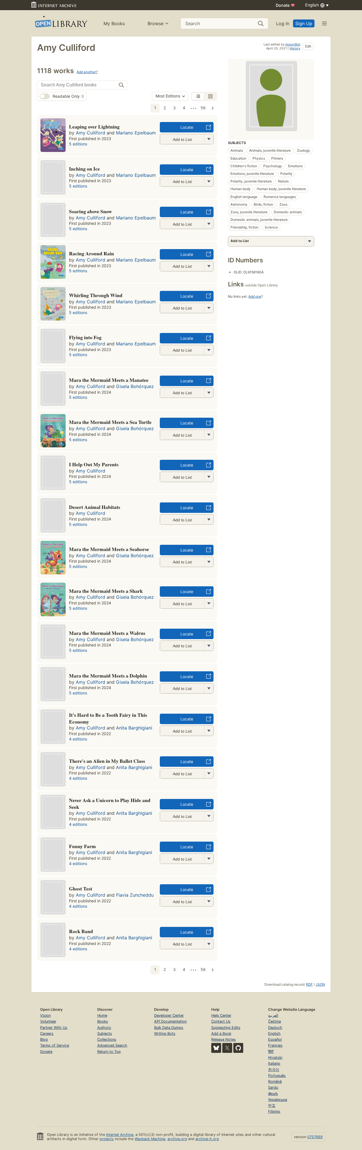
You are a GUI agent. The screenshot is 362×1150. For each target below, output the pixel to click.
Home (102, 1015)
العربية (273, 1015)
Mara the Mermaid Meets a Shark (106, 590)
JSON (320, 984)
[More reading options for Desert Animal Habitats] (208, 519)
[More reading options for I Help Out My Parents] (208, 477)
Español (275, 1039)
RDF (309, 984)
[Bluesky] (216, 1048)
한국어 (273, 1070)
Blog (44, 1039)
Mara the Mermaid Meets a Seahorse (109, 549)
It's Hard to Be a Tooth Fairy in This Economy (108, 718)
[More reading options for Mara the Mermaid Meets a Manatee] (208, 392)
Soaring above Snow (90, 211)
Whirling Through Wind (95, 295)
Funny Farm (82, 846)
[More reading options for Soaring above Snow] (208, 224)
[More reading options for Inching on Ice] (208, 181)
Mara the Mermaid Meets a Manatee (108, 380)
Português (277, 1075)
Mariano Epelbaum (136, 133)
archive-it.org (207, 1139)
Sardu (273, 1087)
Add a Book (221, 1033)
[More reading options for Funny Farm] (208, 858)
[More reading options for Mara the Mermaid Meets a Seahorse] (208, 562)
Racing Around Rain (91, 253)
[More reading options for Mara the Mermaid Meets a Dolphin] (208, 688)
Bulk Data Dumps (168, 1027)
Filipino (274, 1111)
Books (102, 1021)
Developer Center (169, 1015)
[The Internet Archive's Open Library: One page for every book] (60, 23)
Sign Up (303, 23)
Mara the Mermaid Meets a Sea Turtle (110, 422)
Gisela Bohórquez (135, 386)
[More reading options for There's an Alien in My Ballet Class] (208, 773)
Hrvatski (275, 1057)
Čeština (274, 1021)
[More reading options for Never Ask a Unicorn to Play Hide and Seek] (208, 816)
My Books (114, 23)
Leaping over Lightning (94, 126)
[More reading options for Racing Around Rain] (208, 266)
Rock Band (81, 931)
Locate (186, 127)
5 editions (78, 143)
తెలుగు (273, 1094)
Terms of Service (54, 1045)
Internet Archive (119, 1134)
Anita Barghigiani (134, 728)
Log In (282, 23)
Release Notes (223, 1039)
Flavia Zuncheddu (135, 895)
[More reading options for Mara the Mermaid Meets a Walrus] (208, 646)
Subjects (104, 1033)
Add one (254, 296)
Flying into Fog (85, 337)
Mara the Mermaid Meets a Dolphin (108, 675)
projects (107, 1139)
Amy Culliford (90, 133)
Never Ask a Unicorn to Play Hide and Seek (109, 803)
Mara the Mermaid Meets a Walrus (107, 633)
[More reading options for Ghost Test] (208, 901)
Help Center (221, 1015)
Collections (106, 1039)
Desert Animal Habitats (94, 507)
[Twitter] (227, 1048)
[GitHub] (238, 1048)
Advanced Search (112, 1045)
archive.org (177, 1139)
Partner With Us (53, 1027)
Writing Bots (164, 1033)
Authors (104, 1027)
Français (275, 1045)
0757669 (315, 1137)
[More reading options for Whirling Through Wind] (208, 308)
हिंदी (270, 1051)
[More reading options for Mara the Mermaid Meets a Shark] (208, 603)
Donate (285, 5)
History (295, 48)
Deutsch (275, 1027)
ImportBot (292, 44)
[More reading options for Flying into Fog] (208, 350)
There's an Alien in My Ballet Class (107, 761)
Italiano (274, 1063)
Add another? (87, 72)
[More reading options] (309, 241)
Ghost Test (80, 888)
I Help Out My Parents (93, 464)
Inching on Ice (84, 168)
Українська (277, 1099)
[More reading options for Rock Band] (208, 944)
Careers (46, 1033)
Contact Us (220, 1021)
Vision (45, 1015)
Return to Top (109, 1051)
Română (275, 1081)
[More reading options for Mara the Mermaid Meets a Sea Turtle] (208, 435)
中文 (271, 1105)
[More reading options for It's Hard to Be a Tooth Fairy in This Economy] (208, 731)
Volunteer (48, 1021)
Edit (308, 46)
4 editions (78, 739)
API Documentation (170, 1021)
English (274, 1033)
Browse (155, 23)
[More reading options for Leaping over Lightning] (208, 139)
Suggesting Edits (225, 1027)
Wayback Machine (150, 1139)
